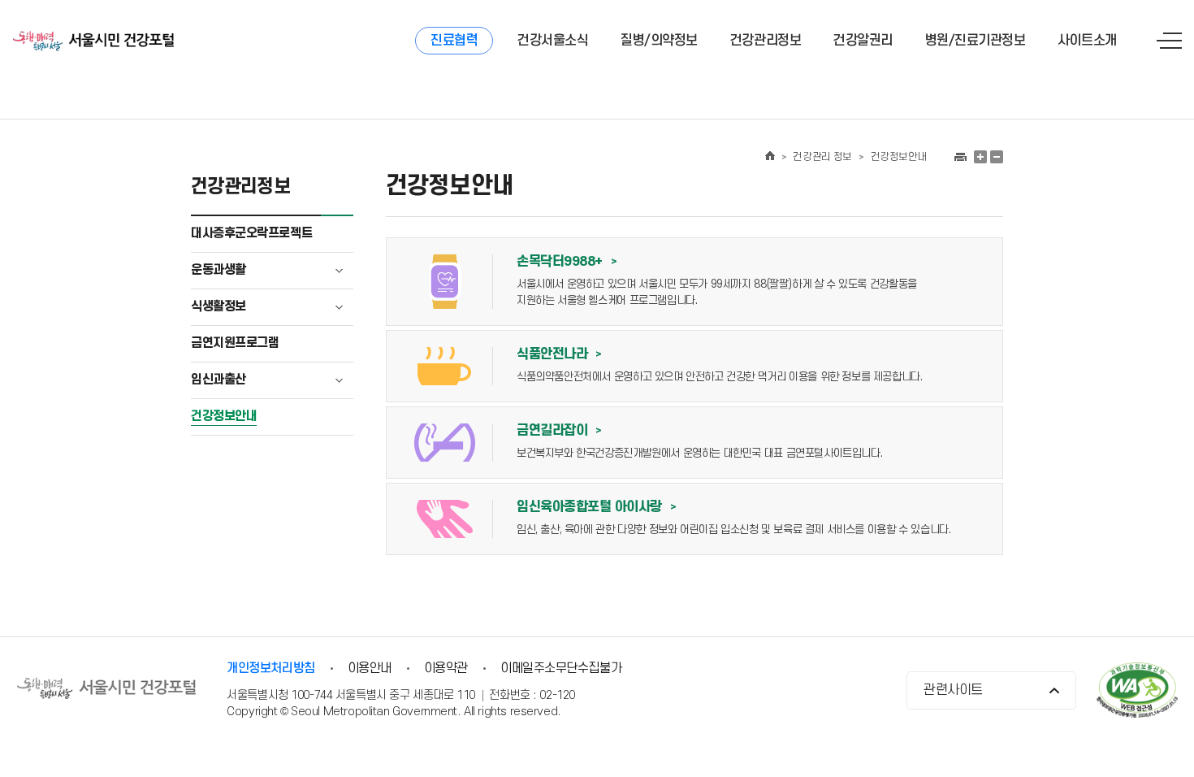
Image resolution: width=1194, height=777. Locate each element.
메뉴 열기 (1169, 41)
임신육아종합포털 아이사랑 (596, 507)
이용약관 (446, 668)
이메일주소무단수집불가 (560, 668)
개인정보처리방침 (270, 668)
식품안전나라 (559, 354)
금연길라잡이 (559, 430)
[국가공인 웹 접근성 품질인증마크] (1137, 692)
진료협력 (454, 40)
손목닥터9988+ (566, 261)
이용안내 (370, 668)
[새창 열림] (960, 156)
